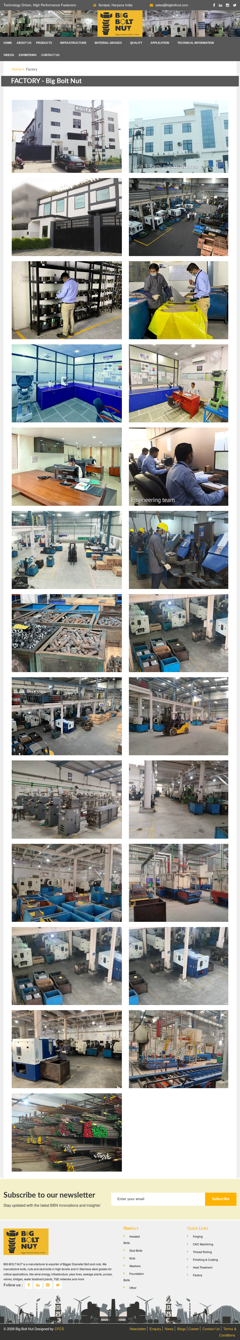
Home (8, 43)
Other (132, 1288)
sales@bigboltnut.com (171, 5)
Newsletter (138, 1328)
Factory (197, 1275)
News (169, 1328)
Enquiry (155, 1328)
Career (193, 1328)
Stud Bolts (135, 1250)
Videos (9, 55)
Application (159, 43)
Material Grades (108, 43)
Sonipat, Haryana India (115, 5)
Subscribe (221, 1199)
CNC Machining (203, 1244)
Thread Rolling (202, 1252)
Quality (136, 43)
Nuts (132, 1258)
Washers (135, 1266)
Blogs (181, 1328)
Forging (198, 1236)
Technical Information (195, 43)
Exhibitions (28, 55)
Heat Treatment (202, 1267)
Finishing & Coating (205, 1260)
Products (44, 43)
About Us (24, 43)
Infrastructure (73, 43)
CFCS (59, 1328)
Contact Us (50, 55)
